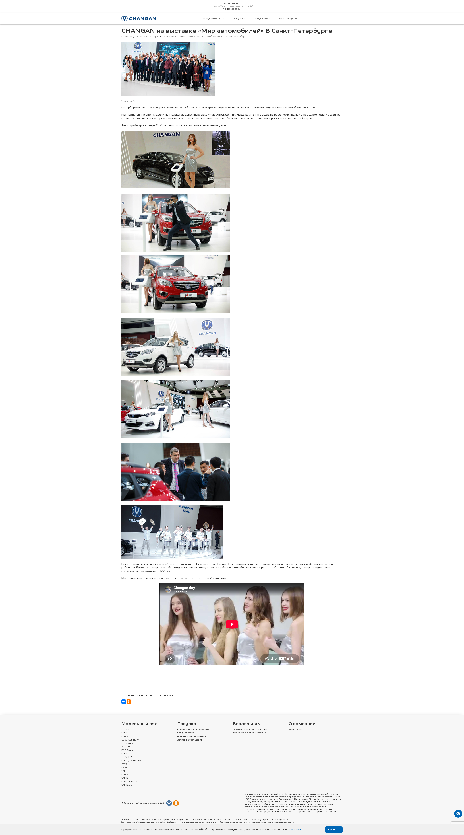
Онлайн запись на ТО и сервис (250, 729)
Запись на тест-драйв (189, 740)
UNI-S (124, 733)
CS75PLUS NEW (130, 740)
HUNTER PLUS (129, 781)
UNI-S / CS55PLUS (131, 761)
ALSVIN (125, 747)
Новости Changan (147, 36)
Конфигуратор (185, 733)
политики (294, 829)
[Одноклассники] (129, 701)
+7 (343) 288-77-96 (231, 9)
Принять (333, 829)
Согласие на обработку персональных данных (261, 820)
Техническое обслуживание (249, 733)
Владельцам (261, 18)
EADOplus (127, 750)
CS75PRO (126, 729)
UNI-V (124, 736)
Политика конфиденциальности (211, 820)
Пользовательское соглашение (198, 822)
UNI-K (124, 778)
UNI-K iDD (127, 785)
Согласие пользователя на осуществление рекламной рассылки (257, 822)
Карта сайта (296, 729)
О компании (302, 724)
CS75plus (126, 764)
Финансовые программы (191, 736)
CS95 (124, 768)
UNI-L (124, 754)
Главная (126, 36)
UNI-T (124, 771)
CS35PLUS (127, 757)
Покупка (238, 18)
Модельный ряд (213, 18)
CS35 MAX (127, 743)
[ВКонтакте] (123, 701)
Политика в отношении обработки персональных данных (154, 820)
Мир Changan (287, 18)
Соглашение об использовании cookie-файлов (148, 822)
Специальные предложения (193, 729)
